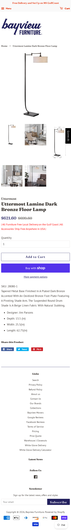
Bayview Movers (35, 412)
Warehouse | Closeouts (35, 440)
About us (35, 394)
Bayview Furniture (35, 512)
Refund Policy (35, 389)
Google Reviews (35, 417)
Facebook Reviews (35, 422)
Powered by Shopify (55, 512)
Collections (35, 407)
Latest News (36, 459)
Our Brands (35, 403)
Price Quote (35, 435)
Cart (67, 8)
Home (4, 46)
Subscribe (58, 502)
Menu (8, 8)
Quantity (6, 238)
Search (35, 380)
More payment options (35, 276)
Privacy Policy (35, 384)
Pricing (35, 431)
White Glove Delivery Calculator (35, 449)
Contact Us (35, 398)
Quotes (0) (68, 135)
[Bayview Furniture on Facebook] (35, 477)
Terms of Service (35, 426)
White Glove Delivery (35, 445)
